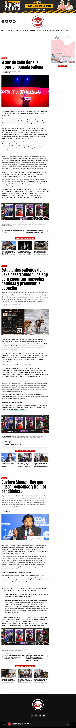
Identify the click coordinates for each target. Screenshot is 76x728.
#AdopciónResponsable (19, 436)
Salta (44, 224)
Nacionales (32, 30)
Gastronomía (38, 224)
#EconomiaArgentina (18, 649)
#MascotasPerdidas (31, 436)
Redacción (7, 72)
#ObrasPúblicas (38, 649)
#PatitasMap (41, 436)
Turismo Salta (17, 30)
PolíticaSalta (19, 650)
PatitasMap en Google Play (18, 409)
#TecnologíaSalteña (23, 437)
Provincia (25, 30)
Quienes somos (64, 30)
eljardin (20, 224)
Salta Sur (10, 30)
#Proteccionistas (6, 437)
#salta (14, 437)
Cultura (15, 224)
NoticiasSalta (33, 437)
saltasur (4, 225)
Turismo (10, 225)
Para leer (39, 30)
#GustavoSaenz (29, 649)
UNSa (39, 437)
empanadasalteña (28, 224)
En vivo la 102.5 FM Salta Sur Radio (51, 30)
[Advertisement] (24, 46)
